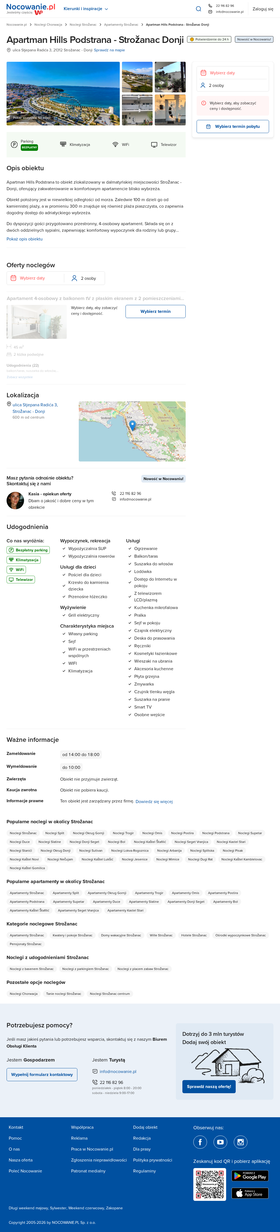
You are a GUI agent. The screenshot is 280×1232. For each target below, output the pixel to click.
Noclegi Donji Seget (84, 841)
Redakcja (142, 1138)
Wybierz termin (156, 311)
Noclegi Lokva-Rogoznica (129, 850)
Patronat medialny (88, 1171)
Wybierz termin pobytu (237, 126)
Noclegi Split (54, 833)
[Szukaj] (198, 8)
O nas (14, 1149)
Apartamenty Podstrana (27, 901)
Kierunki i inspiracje (83, 8)
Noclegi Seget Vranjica (191, 841)
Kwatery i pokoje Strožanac (72, 935)
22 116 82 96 (225, 5)
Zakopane (114, 1208)
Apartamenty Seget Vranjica (78, 910)
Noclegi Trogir (123, 833)
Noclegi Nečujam (60, 859)
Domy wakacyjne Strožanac (121, 935)
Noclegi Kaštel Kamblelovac (241, 859)
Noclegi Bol (116, 841)
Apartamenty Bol (225, 901)
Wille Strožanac (161, 935)
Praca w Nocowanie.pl (92, 1149)
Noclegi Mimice (167, 859)
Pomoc (15, 1138)
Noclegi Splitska (202, 850)
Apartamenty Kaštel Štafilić (29, 910)
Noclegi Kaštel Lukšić (97, 859)
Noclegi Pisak (233, 850)
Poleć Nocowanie (25, 1171)
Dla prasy (142, 1149)
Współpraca (82, 1127)
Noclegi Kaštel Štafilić (150, 841)
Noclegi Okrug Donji (56, 850)
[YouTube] (220, 1142)
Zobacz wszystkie (20, 377)
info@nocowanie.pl (230, 11)
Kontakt (16, 1127)
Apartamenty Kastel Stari (125, 910)
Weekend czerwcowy (86, 1208)
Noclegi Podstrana (215, 833)
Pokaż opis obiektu (25, 239)
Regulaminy (144, 1171)
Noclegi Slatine (50, 841)
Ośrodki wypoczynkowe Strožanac (240, 935)
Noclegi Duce (20, 841)
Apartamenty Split (66, 892)
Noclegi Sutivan (91, 850)
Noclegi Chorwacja (48, 24)
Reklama (79, 1138)
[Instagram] (240, 1142)
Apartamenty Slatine (144, 901)
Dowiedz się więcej (154, 801)
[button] (132, 425)
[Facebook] (200, 1142)
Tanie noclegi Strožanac (63, 993)
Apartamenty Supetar (68, 901)
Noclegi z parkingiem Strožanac (85, 968)
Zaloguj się (263, 9)
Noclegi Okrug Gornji (88, 833)
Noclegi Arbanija (169, 850)
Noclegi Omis (152, 833)
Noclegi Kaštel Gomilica (27, 868)
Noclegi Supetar (250, 833)
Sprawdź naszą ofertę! (209, 1086)
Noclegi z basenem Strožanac (32, 968)
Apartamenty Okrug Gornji (107, 892)
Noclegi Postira (182, 833)
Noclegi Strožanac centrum (110, 993)
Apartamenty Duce (106, 901)
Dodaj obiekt (145, 1127)
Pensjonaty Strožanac (26, 944)
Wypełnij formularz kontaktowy (42, 1074)
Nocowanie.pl (17, 24)
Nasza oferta (21, 1160)
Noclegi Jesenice (135, 859)
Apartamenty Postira (223, 892)
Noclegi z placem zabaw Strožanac (143, 968)
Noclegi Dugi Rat (200, 859)
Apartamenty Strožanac (121, 24)
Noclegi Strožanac (83, 24)
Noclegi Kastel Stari (231, 841)
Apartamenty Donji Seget (186, 901)
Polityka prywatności (152, 1160)
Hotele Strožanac (194, 935)
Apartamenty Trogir (149, 892)
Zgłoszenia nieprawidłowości (99, 1160)
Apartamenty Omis (185, 892)
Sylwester (58, 1208)
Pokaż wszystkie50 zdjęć (32, 117)
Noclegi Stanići (21, 850)
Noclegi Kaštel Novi (24, 859)
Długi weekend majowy (28, 1208)
